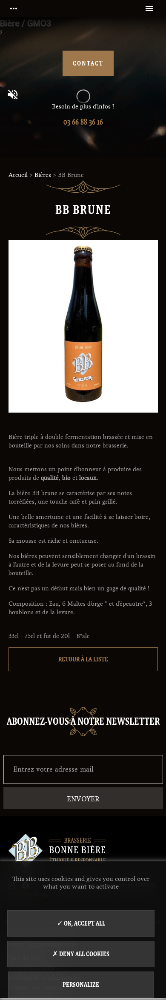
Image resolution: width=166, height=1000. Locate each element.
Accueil (18, 175)
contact (88, 63)
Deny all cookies (83, 954)
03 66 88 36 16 (83, 122)
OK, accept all (84, 923)
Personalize (81, 984)
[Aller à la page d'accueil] (57, 846)
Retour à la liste (83, 659)
